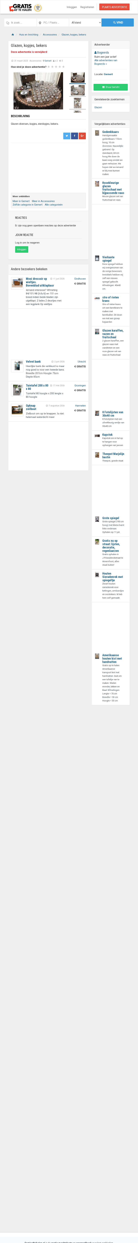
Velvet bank (33, 361)
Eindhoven (80, 278)
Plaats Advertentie (114, 7)
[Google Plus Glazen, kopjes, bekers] (82, 136)
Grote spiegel (110, 518)
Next (61, 91)
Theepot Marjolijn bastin (113, 455)
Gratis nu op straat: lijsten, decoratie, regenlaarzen (111, 546)
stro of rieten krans (110, 299)
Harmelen (80, 405)
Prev (15, 91)
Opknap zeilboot (31, 407)
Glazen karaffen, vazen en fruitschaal (113, 334)
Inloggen (72, 7)
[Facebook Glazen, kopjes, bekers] (74, 136)
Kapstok (107, 434)
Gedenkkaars (110, 132)
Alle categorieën (54, 204)
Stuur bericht (112, 87)
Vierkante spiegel (108, 258)
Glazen (98, 107)
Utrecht (82, 361)
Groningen (80, 385)
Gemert (48, 61)
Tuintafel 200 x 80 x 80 (37, 387)
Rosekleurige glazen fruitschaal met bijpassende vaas (113, 188)
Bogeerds (103, 52)
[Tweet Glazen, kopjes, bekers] (66, 136)
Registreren (87, 7)
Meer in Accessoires (43, 201)
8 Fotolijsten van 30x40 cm (112, 413)
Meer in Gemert (21, 201)
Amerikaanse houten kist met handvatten (112, 658)
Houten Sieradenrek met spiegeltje (112, 577)
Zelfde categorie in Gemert (27, 204)
